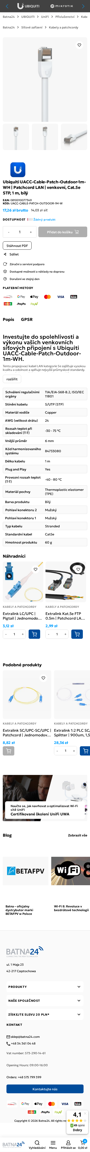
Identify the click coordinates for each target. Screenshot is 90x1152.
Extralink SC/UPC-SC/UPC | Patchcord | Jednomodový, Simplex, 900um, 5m (27, 732)
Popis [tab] (8, 319)
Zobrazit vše (77, 835)
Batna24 (9, 16)
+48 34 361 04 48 (23, 1043)
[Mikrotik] (62, 6)
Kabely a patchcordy (63, 27)
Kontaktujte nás (45, 1088)
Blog (7, 835)
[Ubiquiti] (28, 6)
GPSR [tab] (27, 319)
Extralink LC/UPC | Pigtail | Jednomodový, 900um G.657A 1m (23, 615)
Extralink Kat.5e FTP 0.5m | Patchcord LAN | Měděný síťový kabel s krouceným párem (65, 615)
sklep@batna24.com (25, 1037)
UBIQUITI (28, 16)
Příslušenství (65, 16)
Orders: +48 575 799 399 (23, 1077)
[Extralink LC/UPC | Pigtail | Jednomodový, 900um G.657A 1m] (23, 582)
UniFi (45, 16)
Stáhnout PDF (17, 245)
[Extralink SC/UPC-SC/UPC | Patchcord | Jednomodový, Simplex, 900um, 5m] (27, 694)
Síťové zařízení (31, 27)
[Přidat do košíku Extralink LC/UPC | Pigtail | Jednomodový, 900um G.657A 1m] (34, 634)
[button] (37, 1144)
